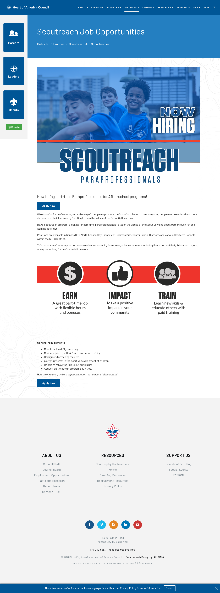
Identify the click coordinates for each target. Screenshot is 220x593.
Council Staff (51, 464)
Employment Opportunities (51, 475)
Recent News (51, 486)
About (82, 7)
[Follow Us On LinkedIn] (125, 524)
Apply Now (48, 205)
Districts (130, 7)
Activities (112, 7)
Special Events (178, 469)
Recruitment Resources (112, 480)
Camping (147, 7)
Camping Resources (113, 475)
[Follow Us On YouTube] (137, 524)
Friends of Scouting (178, 464)
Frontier (58, 44)
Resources (164, 7)
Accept (169, 588)
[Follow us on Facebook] (89, 524)
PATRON (178, 475)
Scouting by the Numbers (112, 464)
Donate (15, 127)
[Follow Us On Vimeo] (101, 524)
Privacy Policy (112, 486)
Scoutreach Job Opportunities (89, 44)
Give (195, 7)
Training (182, 7)
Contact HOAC (51, 492)
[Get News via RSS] (113, 524)
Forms (113, 469)
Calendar (97, 7)
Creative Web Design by (145, 557)
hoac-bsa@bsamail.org (122, 549)
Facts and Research (52, 480)
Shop (206, 7)
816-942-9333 (98, 549)
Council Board (51, 469)
